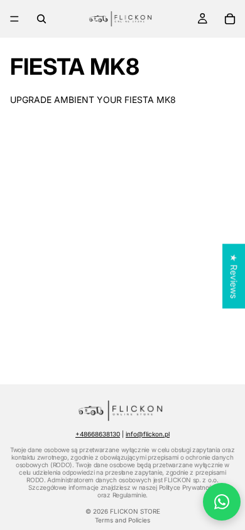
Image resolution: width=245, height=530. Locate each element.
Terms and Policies (122, 520)
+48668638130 (97, 434)
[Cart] (230, 19)
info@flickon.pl (148, 434)
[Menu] (14, 18)
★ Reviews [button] (234, 276)
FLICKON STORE (135, 511)
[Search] (41, 19)
